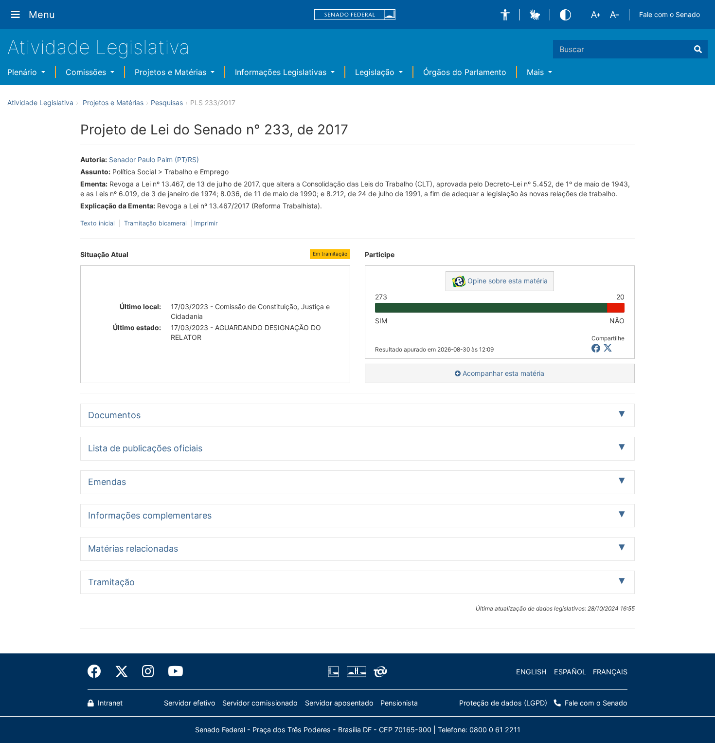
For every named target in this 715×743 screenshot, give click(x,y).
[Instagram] (148, 671)
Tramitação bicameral (155, 223)
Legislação (376, 72)
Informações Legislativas (282, 72)
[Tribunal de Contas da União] (378, 672)
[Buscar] (698, 49)
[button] (505, 14)
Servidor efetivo (189, 703)
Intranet (109, 703)
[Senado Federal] (355, 14)
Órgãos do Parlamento (464, 72)
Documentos (114, 415)
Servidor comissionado (260, 703)
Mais (536, 72)
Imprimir (206, 223)
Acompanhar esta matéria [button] (502, 373)
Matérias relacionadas (133, 548)
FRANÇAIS (610, 672)
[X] (607, 348)
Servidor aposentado (339, 703)
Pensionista (399, 703)
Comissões (87, 72)
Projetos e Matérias (172, 72)
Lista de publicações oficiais (145, 448)
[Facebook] (98, 671)
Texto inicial (98, 223)
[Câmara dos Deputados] (335, 672)
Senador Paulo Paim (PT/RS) (154, 159)
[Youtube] (172, 671)
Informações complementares (150, 515)
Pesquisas (167, 102)
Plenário (23, 72)
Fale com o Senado (669, 14)
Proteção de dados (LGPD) (503, 703)
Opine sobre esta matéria (506, 281)
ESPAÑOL (570, 672)
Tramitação (111, 582)
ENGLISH (531, 672)
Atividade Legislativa (98, 47)
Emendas (107, 482)
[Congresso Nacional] (356, 672)
